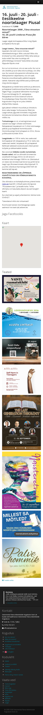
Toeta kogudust (10, 684)
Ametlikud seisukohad (12, 641)
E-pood (7, 686)
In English (10, 652)
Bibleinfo (8, 699)
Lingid (7, 703)
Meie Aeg (8, 688)
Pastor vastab (18, 675)
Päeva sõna (9, 675)
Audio (18, 670)
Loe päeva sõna (12, 603)
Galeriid (7, 670)
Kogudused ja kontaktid (13, 644)
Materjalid (8, 672)
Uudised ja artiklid (11, 664)
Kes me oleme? (10, 637)
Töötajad (8, 647)
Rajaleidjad (8, 692)
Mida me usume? (10, 639)
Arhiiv (6, 694)
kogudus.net (9, 696)
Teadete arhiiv (9, 580)
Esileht (7, 661)
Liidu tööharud (10, 649)
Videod (13, 670)
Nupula (7, 701)
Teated (6, 272)
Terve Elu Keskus (10, 690)
